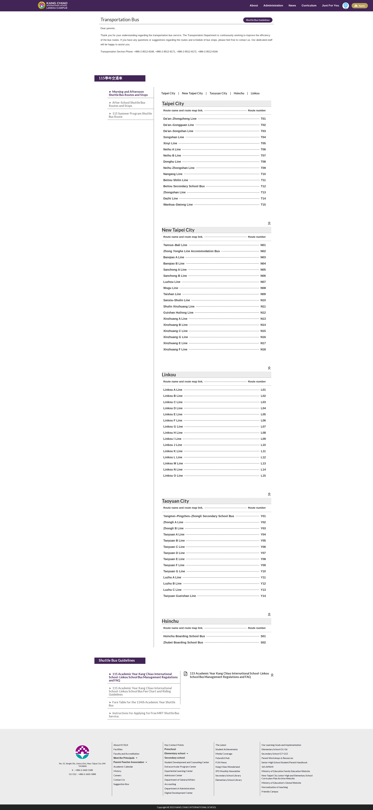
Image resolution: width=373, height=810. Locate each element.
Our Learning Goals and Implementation (281, 744)
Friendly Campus (270, 791)
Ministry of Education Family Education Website (286, 771)
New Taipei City (192, 93)
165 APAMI (267, 766)
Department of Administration (179, 788)
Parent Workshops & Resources (277, 758)
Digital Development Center (178, 792)
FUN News (221, 762)
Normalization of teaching (275, 787)
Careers (117, 775)
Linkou (255, 93)
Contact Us (119, 779)
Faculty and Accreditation (126, 753)
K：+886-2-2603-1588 (82, 770)
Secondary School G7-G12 (275, 753)
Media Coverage (224, 753)
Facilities (118, 749)
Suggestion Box (121, 784)
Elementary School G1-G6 (274, 749)
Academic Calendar (123, 766)
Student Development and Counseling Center (186, 762)
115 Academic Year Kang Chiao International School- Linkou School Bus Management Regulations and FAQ (229, 675)
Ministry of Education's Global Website (281, 782)
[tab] (130, 93)
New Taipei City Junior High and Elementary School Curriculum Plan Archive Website (287, 777)
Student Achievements (226, 749)
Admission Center (173, 775)
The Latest (220, 744)
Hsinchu (239, 93)
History (117, 771)
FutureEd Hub (222, 758)
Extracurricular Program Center (180, 766)
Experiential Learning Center (178, 771)
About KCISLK (121, 744)
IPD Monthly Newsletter (227, 771)
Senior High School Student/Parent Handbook (284, 762)
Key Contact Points (174, 744)
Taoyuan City (218, 93)
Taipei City (168, 93)
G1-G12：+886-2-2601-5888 (82, 774)
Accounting (170, 784)
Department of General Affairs (179, 779)
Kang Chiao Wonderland (227, 766)
